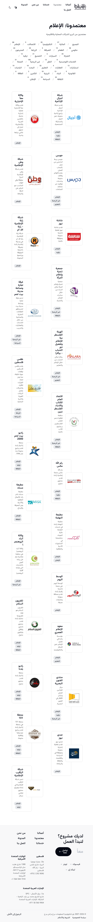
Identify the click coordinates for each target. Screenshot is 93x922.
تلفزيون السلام (19, 602)
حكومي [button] (74, 50)
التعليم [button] (45, 67)
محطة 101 (20, 716)
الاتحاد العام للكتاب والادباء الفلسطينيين (58, 404)
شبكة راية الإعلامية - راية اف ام (18, 223)
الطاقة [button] (20, 73)
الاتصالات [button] (31, 44)
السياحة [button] (46, 79)
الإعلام (18, 143)
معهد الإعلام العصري (59, 629)
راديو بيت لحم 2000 (18, 436)
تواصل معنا (65, 851)
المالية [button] (62, 44)
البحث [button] (31, 67)
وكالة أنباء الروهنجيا (18, 540)
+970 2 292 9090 (37, 873)
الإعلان (57, 560)
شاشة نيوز (59, 222)
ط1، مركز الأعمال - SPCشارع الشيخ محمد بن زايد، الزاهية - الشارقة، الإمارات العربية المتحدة (30, 897)
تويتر (65, 864)
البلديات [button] (18, 67)
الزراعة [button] (34, 50)
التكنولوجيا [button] (47, 44)
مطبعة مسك (19, 486)
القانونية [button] (71, 73)
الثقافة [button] (60, 79)
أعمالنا (68, 4)
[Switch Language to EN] (16, 7)
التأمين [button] (33, 73)
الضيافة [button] (47, 50)
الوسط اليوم (59, 578)
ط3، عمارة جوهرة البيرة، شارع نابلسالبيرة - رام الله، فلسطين (37, 866)
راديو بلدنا (20, 667)
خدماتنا (46, 4)
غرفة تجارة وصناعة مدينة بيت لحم (18, 288)
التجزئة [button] (67, 56)
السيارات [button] (53, 56)
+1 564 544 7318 (18, 879)
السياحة (17, 343)
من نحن (35, 4)
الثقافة (57, 139)
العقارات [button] (58, 67)
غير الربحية (56, 200)
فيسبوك (76, 864)
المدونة (24, 4)
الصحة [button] (20, 62)
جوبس (59, 156)
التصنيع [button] (38, 56)
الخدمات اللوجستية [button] (67, 62)
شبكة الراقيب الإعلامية (18, 772)
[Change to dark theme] (10, 7)
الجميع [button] (75, 44)
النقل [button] (49, 62)
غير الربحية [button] (35, 62)
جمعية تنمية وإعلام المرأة (59, 273)
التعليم (57, 204)
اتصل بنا (67, 10)
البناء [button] (59, 73)
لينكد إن (71, 869)
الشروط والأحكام (64, 917)
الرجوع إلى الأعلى (14, 914)
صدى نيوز (60, 736)
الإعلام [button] (17, 44)
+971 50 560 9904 (36, 902)
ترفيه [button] (25, 56)
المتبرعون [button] (19, 50)
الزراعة (18, 413)
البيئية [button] (46, 73)
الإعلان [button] (33, 79)
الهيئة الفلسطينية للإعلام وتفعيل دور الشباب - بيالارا (58, 342)
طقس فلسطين (19, 360)
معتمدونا (57, 4)
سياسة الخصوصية (79, 917)
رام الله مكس (59, 464)
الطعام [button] (61, 50)
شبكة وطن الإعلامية (18, 162)
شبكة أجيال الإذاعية (59, 98)
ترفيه (58, 135)
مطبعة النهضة (59, 516)
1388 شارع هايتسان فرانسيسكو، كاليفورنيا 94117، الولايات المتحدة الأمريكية (18, 870)
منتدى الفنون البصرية (59, 680)
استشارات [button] (74, 67)
